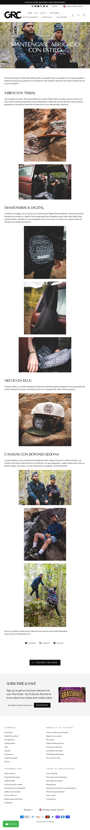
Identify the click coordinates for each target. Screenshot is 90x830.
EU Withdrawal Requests (55, 754)
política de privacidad (12, 792)
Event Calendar (52, 773)
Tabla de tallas (9, 781)
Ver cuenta (50, 740)
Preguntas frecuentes (12, 777)
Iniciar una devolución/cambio (57, 732)
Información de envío (54, 747)
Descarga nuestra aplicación (56, 777)
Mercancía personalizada (55, 792)
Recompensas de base (54, 781)
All (36, 13)
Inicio (41, 36)
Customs (62, 17)
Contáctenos (51, 799)
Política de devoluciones (55, 743)
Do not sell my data (53, 758)
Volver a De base (46, 662)
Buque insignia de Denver (13, 799)
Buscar (7, 761)
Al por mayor (51, 795)
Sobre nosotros (9, 773)
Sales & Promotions (11, 736)
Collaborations (9, 743)
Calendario (8, 803)
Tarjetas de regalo (11, 758)
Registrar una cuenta (53, 736)
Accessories (31, 17)
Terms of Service (10, 795)
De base (47, 36)
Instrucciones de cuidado (13, 784)
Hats (43, 13)
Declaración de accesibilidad (14, 788)
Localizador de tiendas (54, 751)
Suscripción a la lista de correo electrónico (61, 788)
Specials (47, 17)
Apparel (55, 13)
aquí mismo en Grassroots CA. (17, 634)
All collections (9, 740)
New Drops (8, 732)
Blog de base (51, 784)
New (30, 13)
